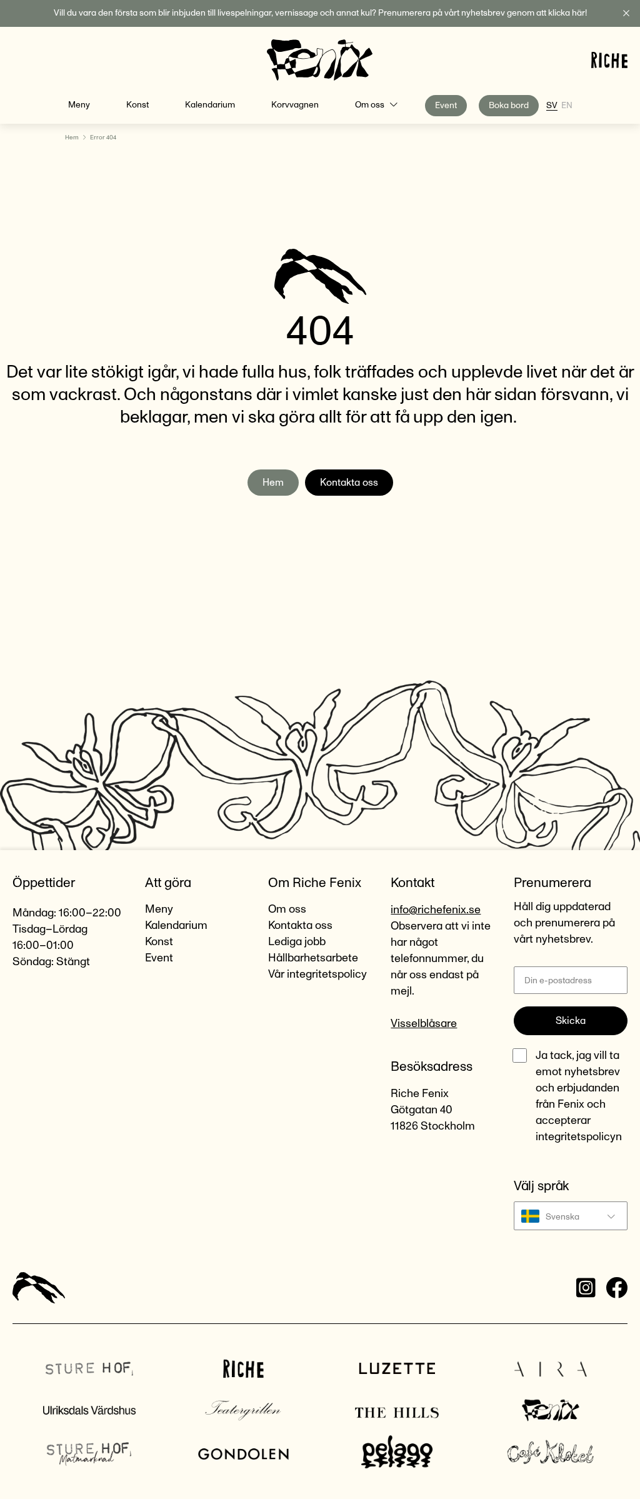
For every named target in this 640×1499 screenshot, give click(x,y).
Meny (79, 105)
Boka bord (509, 105)
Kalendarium (210, 105)
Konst (137, 105)
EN (566, 105)
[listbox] (571, 1215)
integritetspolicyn (579, 1137)
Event (446, 105)
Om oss (369, 105)
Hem (72, 137)
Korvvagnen (295, 105)
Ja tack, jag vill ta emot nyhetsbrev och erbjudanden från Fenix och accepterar (579, 1096)
